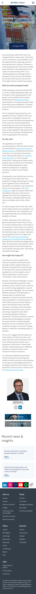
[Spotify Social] (25, 484)
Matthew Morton (18, 402)
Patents (21, 529)
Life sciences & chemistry (18, 424)
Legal (4, 562)
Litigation (22, 539)
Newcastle (6, 542)
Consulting (22, 542)
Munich (5, 552)
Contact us (6, 574)
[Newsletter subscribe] (31, 484)
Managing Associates (26, 504)
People (21, 494)
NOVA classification (22, 100)
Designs (21, 536)
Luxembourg (7, 548)
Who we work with (8, 519)
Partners (22, 498)
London (5, 529)
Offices (5, 526)
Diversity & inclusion (9, 516)
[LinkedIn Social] (5, 484)
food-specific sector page (14, 370)
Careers (5, 501)
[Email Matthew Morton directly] (16, 408)
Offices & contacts (9, 504)
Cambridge (6, 536)
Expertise (22, 526)
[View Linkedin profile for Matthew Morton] (20, 408)
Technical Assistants (25, 511)
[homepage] (18, 2)
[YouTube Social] (20, 484)
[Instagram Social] (10, 484)
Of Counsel (22, 501)
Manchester (6, 539)
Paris (4, 555)
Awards (5, 498)
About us (6, 494)
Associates (22, 507)
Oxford (5, 545)
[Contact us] (15, 484)
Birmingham (6, 533)
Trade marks (23, 533)
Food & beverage (18, 417)
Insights (5, 507)
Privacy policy (7, 570)
